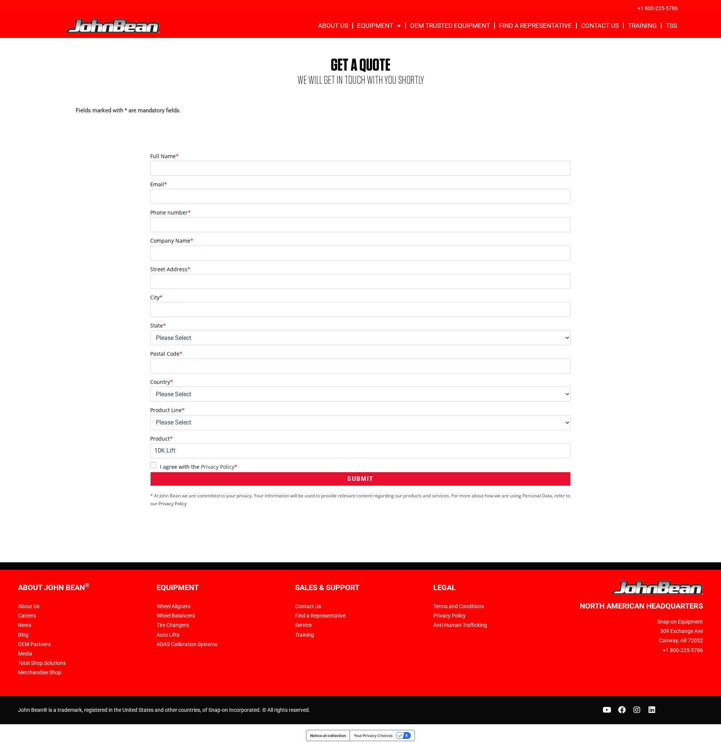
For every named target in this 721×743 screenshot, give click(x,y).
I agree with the (198, 466)
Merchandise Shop (39, 672)
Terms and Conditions (458, 606)
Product (161, 438)
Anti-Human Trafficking (460, 625)
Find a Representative (535, 25)
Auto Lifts (168, 635)
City (156, 297)
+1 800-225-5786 (658, 8)
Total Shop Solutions (42, 663)
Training (642, 25)
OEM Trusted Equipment (450, 25)
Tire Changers (173, 625)
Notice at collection (328, 735)
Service (303, 625)
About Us (333, 25)
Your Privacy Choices (373, 735)
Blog (23, 635)
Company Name (171, 240)
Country (161, 381)
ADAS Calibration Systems (187, 644)
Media (25, 654)
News (24, 625)
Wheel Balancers (176, 616)
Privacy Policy (217, 466)
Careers (27, 616)
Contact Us (600, 25)
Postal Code (166, 353)
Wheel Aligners (173, 606)
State (158, 325)
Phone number (170, 212)
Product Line (167, 410)
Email (158, 184)
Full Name (164, 156)
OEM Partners (34, 644)
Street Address (170, 269)
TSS (671, 25)
